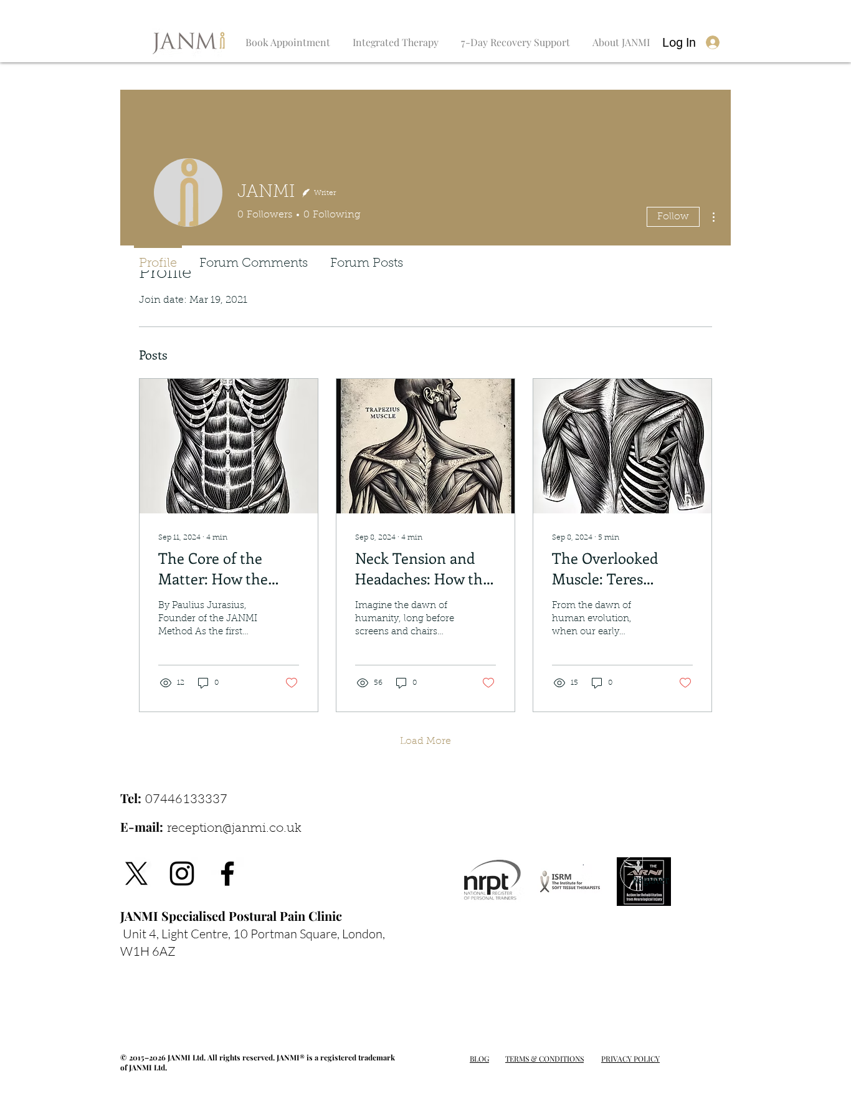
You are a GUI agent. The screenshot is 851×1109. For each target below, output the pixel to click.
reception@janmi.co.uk (234, 828)
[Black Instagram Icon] (182, 873)
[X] (136, 873)
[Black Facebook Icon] (227, 873)
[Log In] (713, 42)
